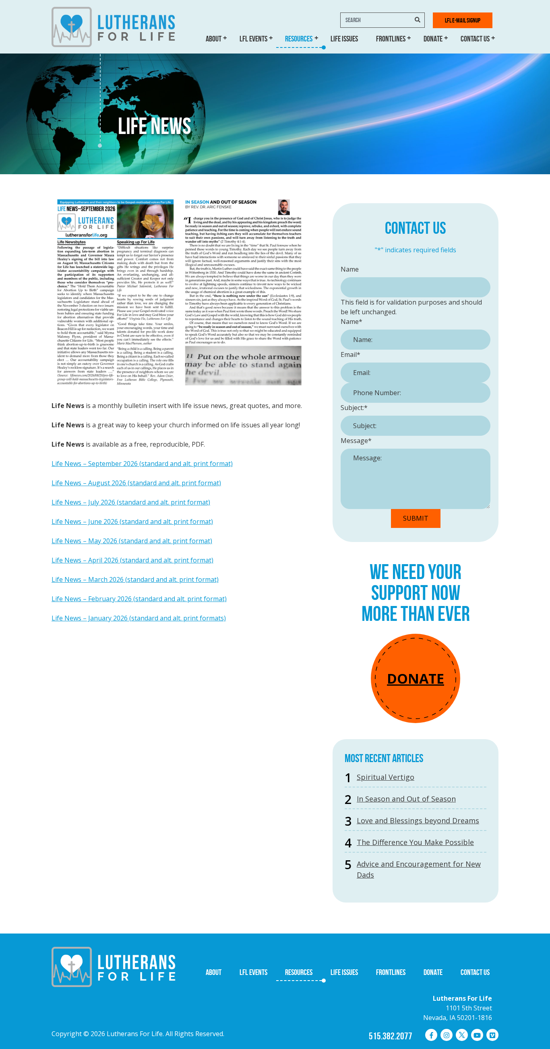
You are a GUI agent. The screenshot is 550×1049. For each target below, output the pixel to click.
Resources (298, 38)
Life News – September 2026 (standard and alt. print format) (142, 463)
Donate (433, 38)
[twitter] (462, 1035)
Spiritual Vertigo (385, 777)
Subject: (354, 407)
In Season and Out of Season (406, 799)
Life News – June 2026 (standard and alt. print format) (132, 521)
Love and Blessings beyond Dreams (418, 820)
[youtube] (477, 1035)
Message (356, 440)
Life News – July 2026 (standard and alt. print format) (131, 502)
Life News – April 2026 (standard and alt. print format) (132, 560)
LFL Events (253, 38)
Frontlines (390, 38)
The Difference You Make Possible (415, 842)
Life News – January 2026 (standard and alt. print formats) (139, 618)
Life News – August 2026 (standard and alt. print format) (136, 482)
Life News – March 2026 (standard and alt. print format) (135, 579)
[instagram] (446, 1035)
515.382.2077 (390, 1036)
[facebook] (431, 1035)
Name (350, 269)
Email (350, 354)
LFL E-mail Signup (462, 20)
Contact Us (475, 38)
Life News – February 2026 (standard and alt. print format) (139, 598)
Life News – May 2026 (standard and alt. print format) (132, 540)
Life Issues (344, 38)
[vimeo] (492, 1035)
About (213, 38)
